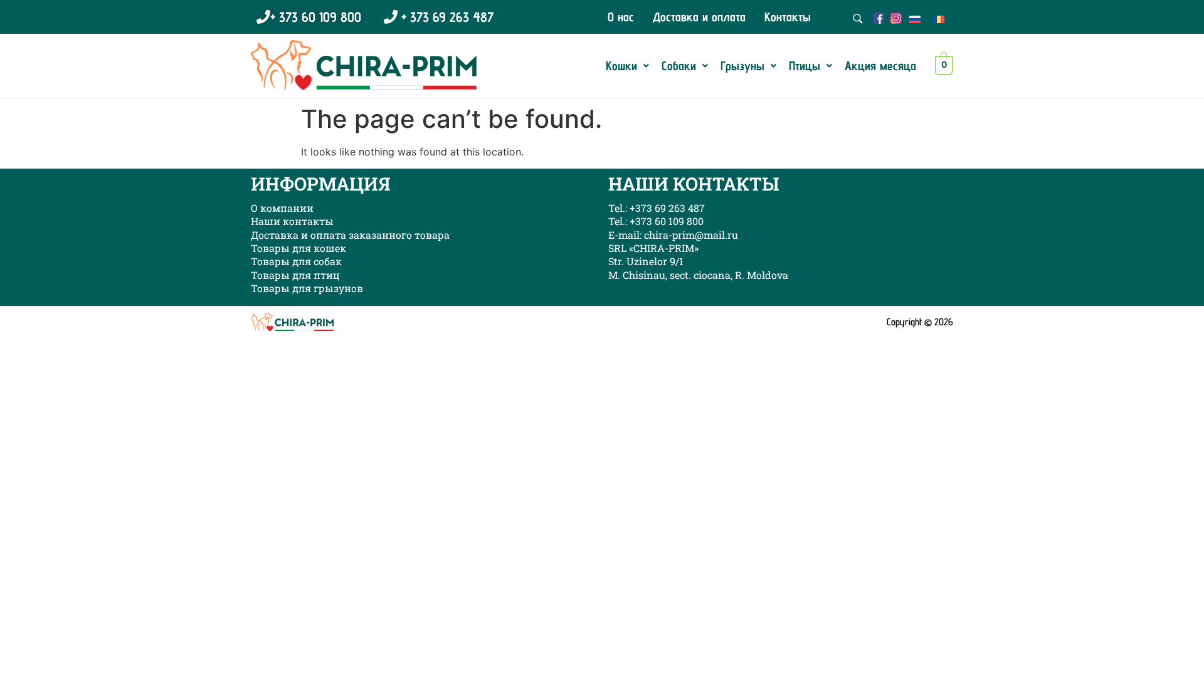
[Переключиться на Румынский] (939, 18)
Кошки (621, 65)
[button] (627, 65)
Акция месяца (880, 65)
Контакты (787, 16)
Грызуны (742, 65)
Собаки (679, 65)
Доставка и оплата (699, 16)
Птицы (804, 65)
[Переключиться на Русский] (915, 18)
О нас (621, 16)
